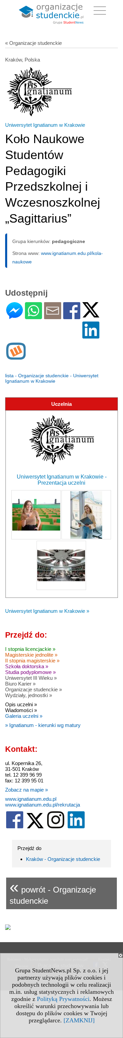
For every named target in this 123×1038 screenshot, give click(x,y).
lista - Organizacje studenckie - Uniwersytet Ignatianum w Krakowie (51, 378)
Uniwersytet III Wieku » (31, 678)
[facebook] (14, 827)
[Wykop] (16, 356)
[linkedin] (76, 827)
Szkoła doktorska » (26, 666)
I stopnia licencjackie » (30, 649)
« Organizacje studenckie (33, 43)
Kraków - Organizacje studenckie (63, 859)
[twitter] (35, 827)
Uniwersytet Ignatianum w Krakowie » (47, 611)
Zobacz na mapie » (26, 790)
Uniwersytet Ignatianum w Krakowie (45, 125)
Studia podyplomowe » (30, 672)
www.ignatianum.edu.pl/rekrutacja (42, 805)
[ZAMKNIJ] (79, 1020)
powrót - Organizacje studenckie (53, 891)
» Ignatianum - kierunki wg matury (43, 725)
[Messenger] (14, 316)
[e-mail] (52, 316)
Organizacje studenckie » (33, 689)
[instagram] (55, 827)
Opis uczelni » (21, 704)
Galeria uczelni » (23, 716)
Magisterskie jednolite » (31, 655)
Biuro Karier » (20, 684)
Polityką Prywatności (63, 999)
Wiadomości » (21, 710)
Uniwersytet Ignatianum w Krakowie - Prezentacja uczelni (62, 480)
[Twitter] (90, 314)
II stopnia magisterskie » (32, 660)
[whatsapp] (33, 316)
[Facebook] (71, 316)
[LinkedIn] (90, 335)
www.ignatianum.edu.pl (30, 799)
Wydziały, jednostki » (28, 695)
